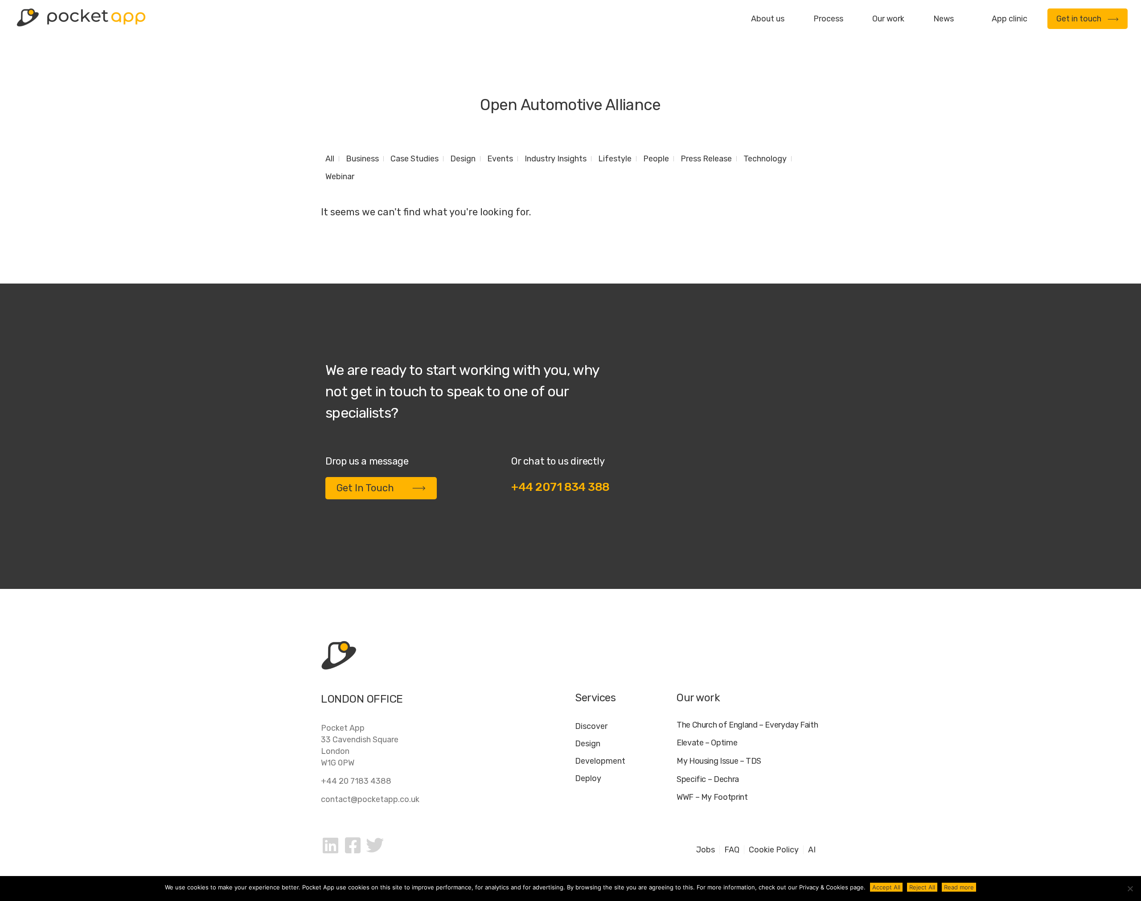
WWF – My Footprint (712, 797)
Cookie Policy (774, 849)
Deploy (588, 778)
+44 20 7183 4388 (356, 781)
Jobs (705, 849)
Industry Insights (556, 159)
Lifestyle (615, 159)
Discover (591, 726)
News (943, 19)
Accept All (886, 887)
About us (767, 19)
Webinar (339, 176)
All (329, 159)
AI (812, 849)
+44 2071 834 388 (560, 487)
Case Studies (414, 159)
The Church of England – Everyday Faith (747, 725)
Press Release (706, 159)
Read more (959, 887)
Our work (888, 19)
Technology (765, 159)
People (656, 159)
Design (463, 159)
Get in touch (1078, 19)
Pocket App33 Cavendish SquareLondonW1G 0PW (359, 745)
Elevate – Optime (707, 743)
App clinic (1009, 19)
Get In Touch (365, 488)
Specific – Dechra (708, 779)
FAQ (731, 849)
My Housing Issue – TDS (719, 761)
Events (500, 159)
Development (600, 761)
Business (362, 159)
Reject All (922, 887)
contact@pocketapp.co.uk (370, 799)
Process (828, 19)
